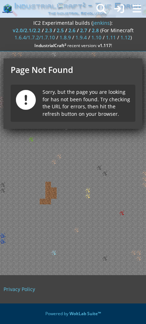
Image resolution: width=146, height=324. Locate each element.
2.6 (71, 30)
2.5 (60, 30)
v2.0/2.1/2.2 (26, 30)
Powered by (73, 314)
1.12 (125, 37)
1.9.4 (81, 37)
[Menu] (137, 9)
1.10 (96, 37)
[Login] (119, 9)
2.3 (48, 30)
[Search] (101, 9)
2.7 (83, 30)
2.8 (95, 30)
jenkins (101, 22)
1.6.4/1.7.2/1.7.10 (35, 37)
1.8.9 (65, 37)
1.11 (111, 37)
